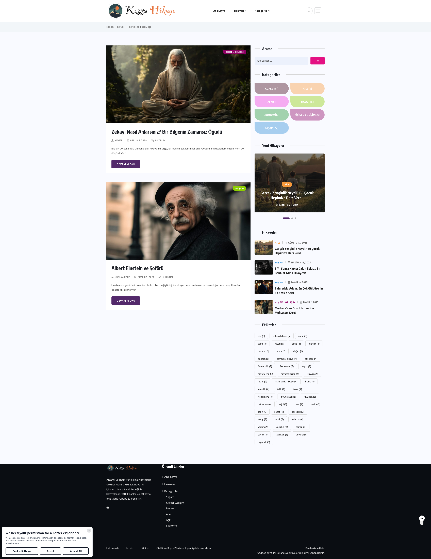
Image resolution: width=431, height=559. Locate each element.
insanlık (263, 389)
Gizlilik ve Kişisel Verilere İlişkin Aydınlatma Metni (183, 548)
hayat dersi (265, 373)
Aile (307, 88)
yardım (263, 426)
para (299, 404)
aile (261, 335)
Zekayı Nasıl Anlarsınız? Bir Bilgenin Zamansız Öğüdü (166, 131)
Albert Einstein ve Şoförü (137, 268)
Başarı (307, 101)
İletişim (130, 548)
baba (262, 343)
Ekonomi (272, 114)
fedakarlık (287, 366)
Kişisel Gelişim (307, 114)
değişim (263, 358)
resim (315, 404)
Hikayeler (240, 10)
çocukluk (281, 434)
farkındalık (265, 366)
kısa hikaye (265, 396)
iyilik (281, 389)
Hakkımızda (112, 548)
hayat (306, 366)
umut (279, 419)
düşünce (311, 358)
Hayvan (312, 373)
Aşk (272, 101)
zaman (301, 426)
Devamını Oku (126, 164)
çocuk (263, 434)
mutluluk (310, 396)
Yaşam (271, 127)
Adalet (271, 88)
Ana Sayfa (219, 10)
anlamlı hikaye (281, 335)
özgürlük (264, 442)
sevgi (262, 419)
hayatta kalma (290, 373)
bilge (296, 343)
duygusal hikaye (287, 358)
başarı (279, 343)
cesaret (263, 351)
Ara (318, 60)
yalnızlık (297, 419)
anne (302, 335)
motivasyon (288, 396)
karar (297, 389)
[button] (286, 218)
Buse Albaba (122, 277)
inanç (309, 381)
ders (281, 351)
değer (298, 351)
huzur (262, 381)
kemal (119, 140)
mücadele (264, 404)
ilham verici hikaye (286, 381)
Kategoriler (262, 10)
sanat (279, 411)
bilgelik (314, 343)
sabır (262, 411)
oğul (283, 404)
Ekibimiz (145, 548)
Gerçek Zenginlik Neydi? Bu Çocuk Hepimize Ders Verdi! (287, 195)
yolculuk (282, 426)
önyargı (301, 434)
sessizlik (298, 411)
